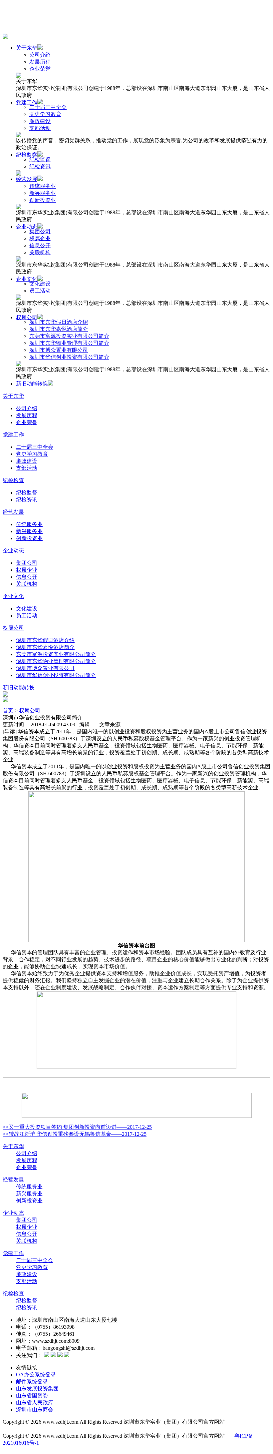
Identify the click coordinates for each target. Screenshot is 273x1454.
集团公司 (40, 231)
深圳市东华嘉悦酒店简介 (58, 329)
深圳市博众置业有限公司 (58, 350)
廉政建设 (40, 121)
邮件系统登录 (32, 1381)
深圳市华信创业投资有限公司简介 (69, 357)
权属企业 (40, 238)
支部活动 (40, 128)
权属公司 (26, 317)
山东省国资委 (32, 1395)
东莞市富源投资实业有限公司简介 (69, 336)
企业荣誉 (40, 69)
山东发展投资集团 (37, 1388)
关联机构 (40, 252)
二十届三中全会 (48, 107)
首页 (8, 710)
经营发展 (26, 179)
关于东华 (26, 48)
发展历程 (40, 62)
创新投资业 (42, 200)
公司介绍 (40, 55)
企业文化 (26, 279)
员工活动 (40, 291)
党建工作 (26, 102)
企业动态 (26, 227)
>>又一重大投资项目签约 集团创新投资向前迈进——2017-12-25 (77, 1127)
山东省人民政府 (34, 1402)
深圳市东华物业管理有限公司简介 (69, 343)
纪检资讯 (40, 166)
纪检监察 (26, 155)
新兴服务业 (42, 193)
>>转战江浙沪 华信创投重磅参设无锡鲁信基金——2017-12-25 (74, 1134)
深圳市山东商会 (34, 1409)
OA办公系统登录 (36, 1374)
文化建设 (40, 284)
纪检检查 (13, 480)
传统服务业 (42, 186)
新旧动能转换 (32, 383)
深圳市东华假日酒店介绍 (58, 322)
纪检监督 (40, 159)
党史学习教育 (45, 114)
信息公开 (40, 245)
